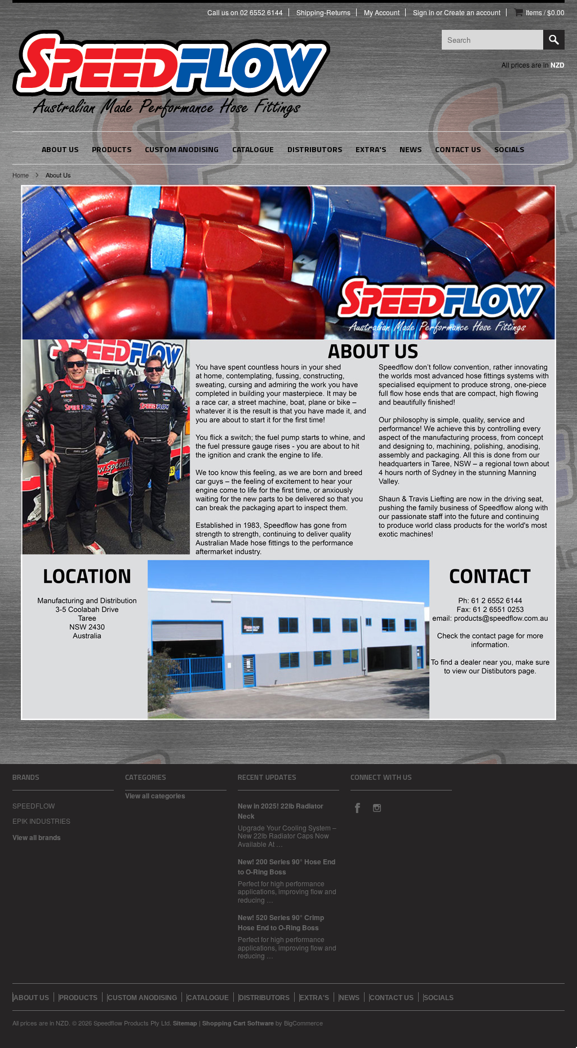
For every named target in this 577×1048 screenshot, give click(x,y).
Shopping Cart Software (238, 1023)
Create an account (472, 12)
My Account (382, 12)
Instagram (376, 807)
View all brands (36, 837)
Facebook (357, 807)
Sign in (423, 12)
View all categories (155, 796)
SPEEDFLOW (33, 805)
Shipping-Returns (323, 12)
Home (20, 174)
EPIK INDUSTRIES (41, 820)
